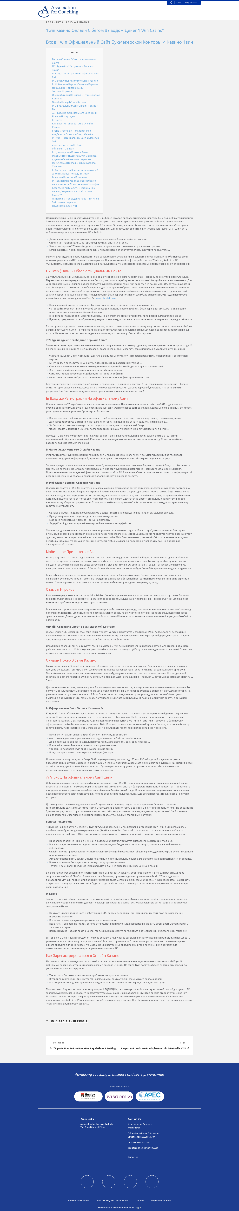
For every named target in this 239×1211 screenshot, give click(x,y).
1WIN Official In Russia (69, 1021)
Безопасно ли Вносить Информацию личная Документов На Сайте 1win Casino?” (73, 191)
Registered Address (161, 1200)
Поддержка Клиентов (65, 205)
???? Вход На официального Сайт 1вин (74, 112)
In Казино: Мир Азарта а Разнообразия (74, 180)
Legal (138, 1207)
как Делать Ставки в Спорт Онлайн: (72, 134)
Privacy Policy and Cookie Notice (112, 1200)
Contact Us (133, 1156)
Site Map (140, 1200)
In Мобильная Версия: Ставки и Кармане (75, 84)
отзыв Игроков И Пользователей (71, 130)
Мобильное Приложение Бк (68, 87)
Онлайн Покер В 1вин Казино (69, 102)
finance (83, 22)
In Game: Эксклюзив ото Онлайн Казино (75, 80)
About (178, 2)
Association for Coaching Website (96, 1123)
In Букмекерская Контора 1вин (70, 152)
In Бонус (57, 120)
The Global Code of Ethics (92, 1127)
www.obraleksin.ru (106, 298)
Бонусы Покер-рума (63, 116)
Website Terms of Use (78, 1200)
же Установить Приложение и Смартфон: (76, 184)
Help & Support (191, 2)
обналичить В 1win (63, 148)
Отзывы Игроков (62, 91)
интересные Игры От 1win (67, 145)
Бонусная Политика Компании (69, 177)
